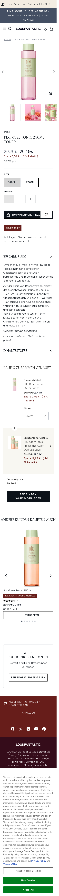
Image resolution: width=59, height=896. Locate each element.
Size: (7, 174)
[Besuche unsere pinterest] (44, 729)
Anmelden (28, 712)
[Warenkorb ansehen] (51, 28)
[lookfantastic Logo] (28, 28)
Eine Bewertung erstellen (28, 677)
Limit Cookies (28, 880)
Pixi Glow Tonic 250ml (17, 590)
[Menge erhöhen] (31, 199)
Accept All (28, 890)
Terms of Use (10, 864)
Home (7, 39)
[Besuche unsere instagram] (28, 729)
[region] (28, 832)
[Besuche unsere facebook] (13, 729)
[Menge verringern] (9, 199)
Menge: (8, 191)
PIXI (7, 132)
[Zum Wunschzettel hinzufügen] (46, 215)
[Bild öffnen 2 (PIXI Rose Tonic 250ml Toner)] (33, 112)
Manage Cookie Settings (28, 871)
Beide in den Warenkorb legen (28, 496)
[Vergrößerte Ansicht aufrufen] (50, 93)
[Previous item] (6, 575)
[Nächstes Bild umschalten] (54, 71)
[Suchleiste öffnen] (9, 28)
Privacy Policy (38, 861)
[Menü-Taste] (3, 28)
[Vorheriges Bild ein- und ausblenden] (2, 71)
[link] (45, 28)
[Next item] (50, 575)
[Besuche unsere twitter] (20, 729)
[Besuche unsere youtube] (36, 729)
